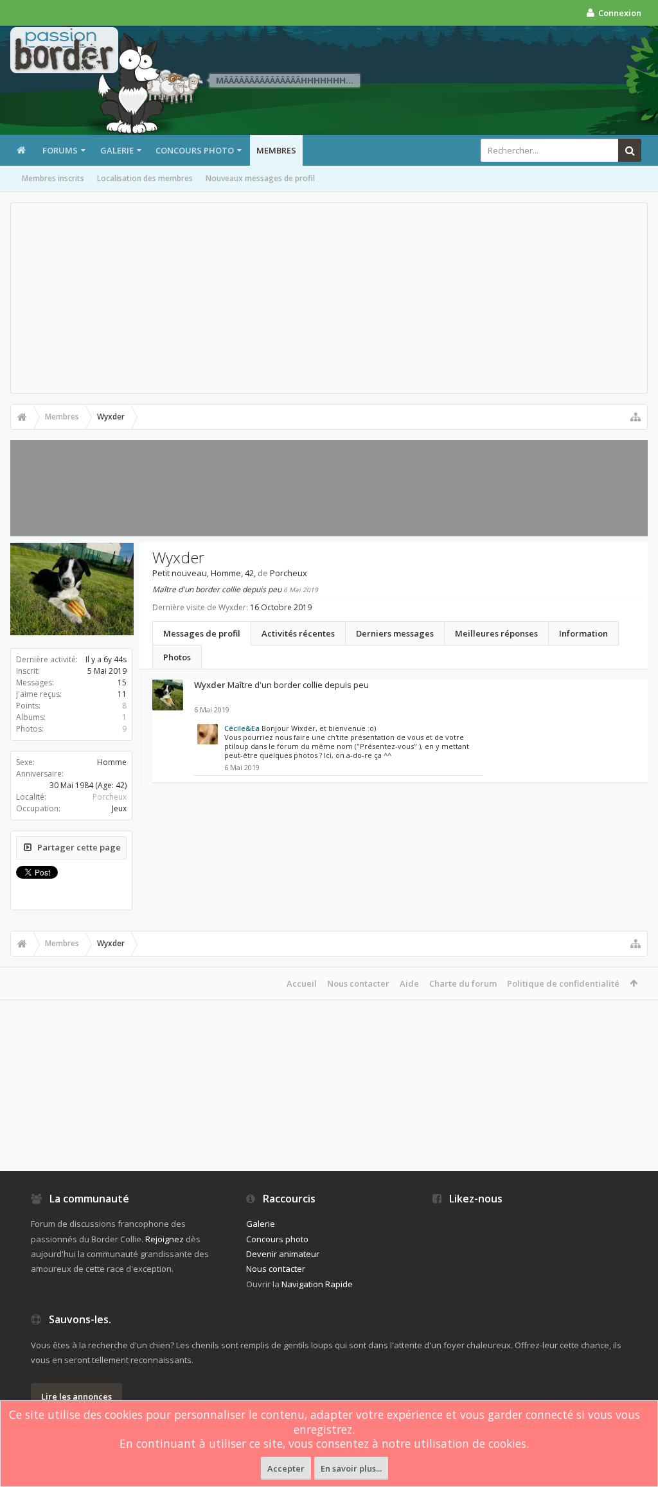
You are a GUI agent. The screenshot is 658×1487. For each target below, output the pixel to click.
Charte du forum (463, 983)
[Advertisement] (329, 298)
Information (583, 633)
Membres (276, 150)
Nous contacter (358, 983)
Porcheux (110, 796)
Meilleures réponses (496, 633)
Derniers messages (395, 633)
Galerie (117, 150)
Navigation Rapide (317, 1284)
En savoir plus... (351, 1468)
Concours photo (195, 150)
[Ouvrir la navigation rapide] (635, 417)
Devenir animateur (282, 1254)
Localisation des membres (145, 178)
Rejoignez (164, 1239)
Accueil (302, 983)
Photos (177, 657)
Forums (60, 150)
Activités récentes (298, 633)
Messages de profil (201, 633)
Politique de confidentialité (563, 983)
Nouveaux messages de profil (260, 178)
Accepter (286, 1468)
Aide (409, 983)
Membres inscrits (53, 178)
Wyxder (210, 685)
